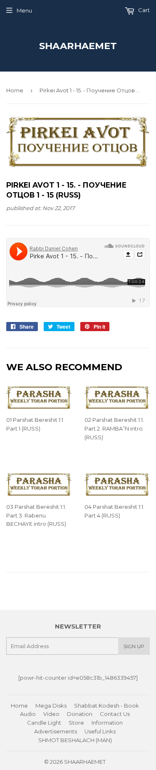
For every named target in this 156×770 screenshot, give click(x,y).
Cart (143, 10)
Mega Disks (51, 705)
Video (51, 714)
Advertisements (55, 731)
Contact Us (115, 714)
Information (107, 722)
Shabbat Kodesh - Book (106, 705)
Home (14, 90)
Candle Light (44, 722)
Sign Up (134, 646)
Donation (79, 714)
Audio (28, 714)
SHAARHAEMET (78, 46)
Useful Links (100, 731)
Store (76, 722)
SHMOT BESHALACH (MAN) (75, 740)
